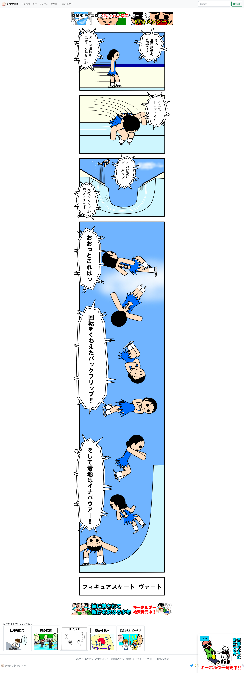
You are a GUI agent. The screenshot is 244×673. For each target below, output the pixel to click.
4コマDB (12, 4)
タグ (34, 4)
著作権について (117, 658)
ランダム (43, 4)
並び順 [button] (54, 4)
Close (205, 638)
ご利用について (102, 658)
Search (236, 4)
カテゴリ (25, 4)
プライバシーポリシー (145, 658)
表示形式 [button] (66, 4)
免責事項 (130, 658)
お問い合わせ (163, 658)
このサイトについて (84, 658)
